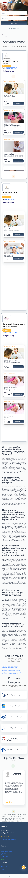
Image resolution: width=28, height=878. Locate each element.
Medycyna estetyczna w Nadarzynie (11, 670)
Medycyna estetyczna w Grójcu (9, 667)
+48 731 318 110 (5, 836)
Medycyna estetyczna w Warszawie (10, 666)
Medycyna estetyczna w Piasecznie (10, 669)
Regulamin (4, 866)
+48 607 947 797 (11, 68)
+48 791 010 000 (10, 199)
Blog (2, 869)
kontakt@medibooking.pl (8, 839)
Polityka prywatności (7, 868)
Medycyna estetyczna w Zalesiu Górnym (12, 672)
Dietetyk (3, 853)
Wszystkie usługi (7, 65)
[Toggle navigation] (3, 5)
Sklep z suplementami (7, 855)
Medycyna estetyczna (14, 28)
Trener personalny (6, 851)
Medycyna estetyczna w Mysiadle (10, 673)
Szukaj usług (14, 23)
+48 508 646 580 (11, 333)
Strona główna (5, 34)
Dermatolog (4, 856)
